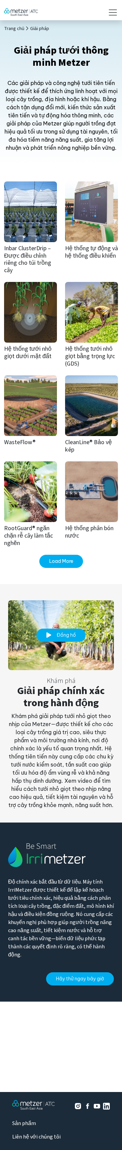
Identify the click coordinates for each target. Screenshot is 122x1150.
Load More (61, 561)
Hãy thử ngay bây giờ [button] (80, 979)
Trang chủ (14, 28)
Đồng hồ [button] (66, 635)
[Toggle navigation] (111, 12)
